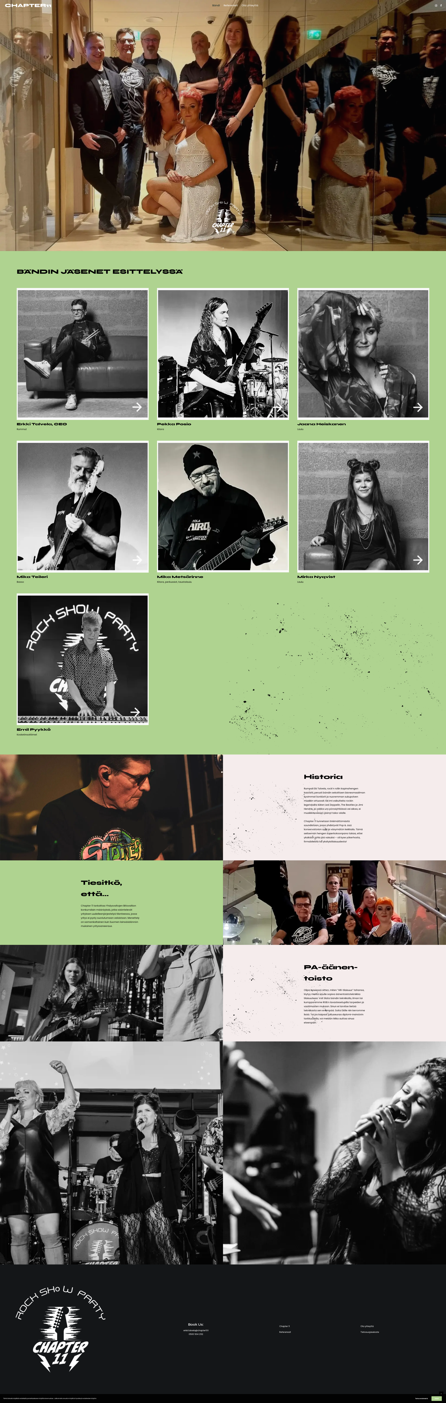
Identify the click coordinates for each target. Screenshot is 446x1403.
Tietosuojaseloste (370, 1332)
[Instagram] (436, 5)
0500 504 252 (196, 1334)
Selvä (437, 1399)
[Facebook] (440, 5)
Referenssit (231, 5)
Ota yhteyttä (250, 5)
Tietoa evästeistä (421, 1399)
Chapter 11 (284, 1326)
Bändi (216, 5)
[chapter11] (28, 5)
